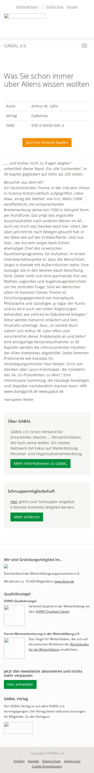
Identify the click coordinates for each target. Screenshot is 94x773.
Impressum (72, 761)
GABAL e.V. (15, 45)
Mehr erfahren (27, 516)
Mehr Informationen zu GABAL (40, 463)
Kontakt (72, 6)
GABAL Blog (54, 6)
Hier (14, 501)
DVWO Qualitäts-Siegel (52, 611)
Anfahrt (19, 761)
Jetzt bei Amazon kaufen (47, 142)
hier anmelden (20, 684)
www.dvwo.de (64, 581)
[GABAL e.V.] (25, 22)
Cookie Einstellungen (47, 766)
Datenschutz (51, 761)
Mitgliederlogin (27, 6)
